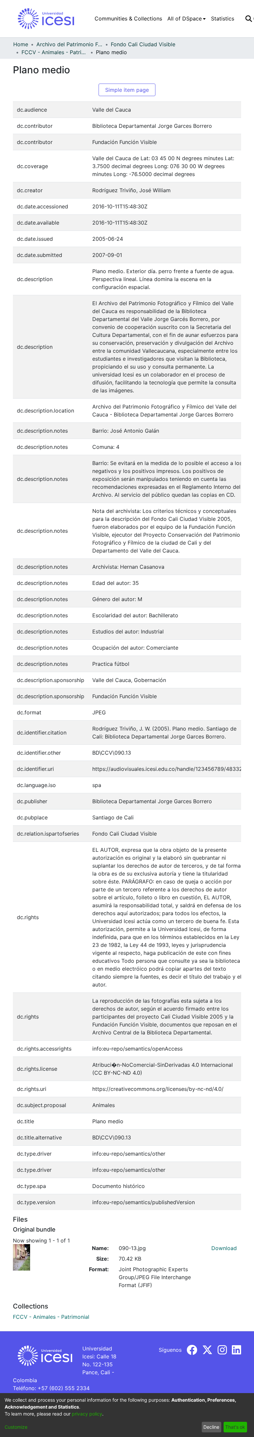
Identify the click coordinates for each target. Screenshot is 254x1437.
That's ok (235, 1427)
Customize (16, 1427)
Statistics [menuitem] (222, 18)
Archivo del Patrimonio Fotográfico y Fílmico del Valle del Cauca (69, 44)
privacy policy (87, 1414)
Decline (211, 1427)
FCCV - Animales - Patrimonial (54, 52)
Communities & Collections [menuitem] (128, 18)
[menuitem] (186, 18)
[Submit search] (248, 18)
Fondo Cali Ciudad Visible (143, 44)
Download (224, 1248)
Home (20, 44)
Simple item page (127, 90)
